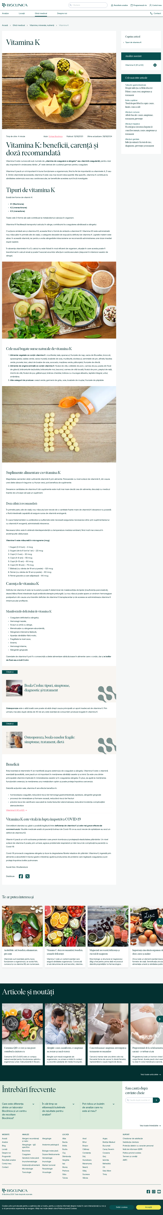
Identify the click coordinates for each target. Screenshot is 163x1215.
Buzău (64, 1149)
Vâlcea (85, 1178)
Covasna (106, 1153)
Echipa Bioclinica (56, 136)
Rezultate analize (9, 1160)
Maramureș (87, 1164)
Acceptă (148, 1207)
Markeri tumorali (48, 1165)
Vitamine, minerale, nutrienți (42, 25)
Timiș (105, 1174)
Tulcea (65, 1178)
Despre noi (6, 1153)
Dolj (84, 1156)
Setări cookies (121, 1207)
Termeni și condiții (130, 1156)
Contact (157, 13)
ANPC (125, 1160)
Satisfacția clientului (131, 1142)
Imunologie (46, 1162)
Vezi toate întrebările (149, 1125)
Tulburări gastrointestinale (135, 85)
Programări (6, 1156)
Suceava (86, 1174)
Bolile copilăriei (131, 100)
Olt (104, 1167)
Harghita (65, 1160)
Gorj (104, 1156)
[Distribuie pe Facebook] (21, 876)
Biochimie (26, 1151)
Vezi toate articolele (150, 1074)
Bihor (85, 1142)
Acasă (5, 25)
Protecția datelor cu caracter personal (138, 1146)
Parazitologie (47, 1169)
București (106, 1146)
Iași (63, 1164)
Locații (4, 1149)
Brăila (64, 1146)
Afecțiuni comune (132, 112)
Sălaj (84, 1171)
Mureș (64, 1167)
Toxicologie (26, 1172)
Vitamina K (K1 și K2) (15, 810)
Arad (84, 1139)
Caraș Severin (108, 1149)
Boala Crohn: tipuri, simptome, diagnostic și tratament (47, 688)
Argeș (105, 1139)
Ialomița (106, 1160)
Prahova (65, 1171)
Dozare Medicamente (51, 1154)
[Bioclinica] (15, 5)
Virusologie (46, 1172)
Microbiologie (27, 1169)
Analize (5, 1142)
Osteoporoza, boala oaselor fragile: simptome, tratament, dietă (49, 740)
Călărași (86, 1149)
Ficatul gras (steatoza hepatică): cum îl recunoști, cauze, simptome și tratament (141, 130)
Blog (4, 1146)
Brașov (85, 1146)
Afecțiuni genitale (132, 139)
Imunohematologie (29, 1162)
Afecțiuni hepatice (132, 124)
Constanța (87, 1153)
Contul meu (6, 1164)
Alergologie (46, 1139)
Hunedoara (87, 1160)
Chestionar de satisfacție (133, 1139)
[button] (154, 65)
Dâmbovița (66, 1156)
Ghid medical (19, 25)
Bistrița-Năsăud (109, 1142)
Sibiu (64, 1174)
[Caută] (156, 1100)
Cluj (63, 1153)
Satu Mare (107, 1171)
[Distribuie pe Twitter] (27, 876)
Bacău (65, 1142)
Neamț (85, 1167)
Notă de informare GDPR (132, 1149)
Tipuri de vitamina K (133, 42)
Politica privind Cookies (67, 1208)
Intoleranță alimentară (31, 1165)
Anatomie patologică (50, 1145)
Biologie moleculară (50, 1151)
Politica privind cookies (132, 1153)
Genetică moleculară (30, 1158)
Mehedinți (107, 1164)
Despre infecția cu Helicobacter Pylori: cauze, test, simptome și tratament (139, 92)
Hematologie (47, 1158)
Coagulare (26, 1154)
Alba (64, 1139)
